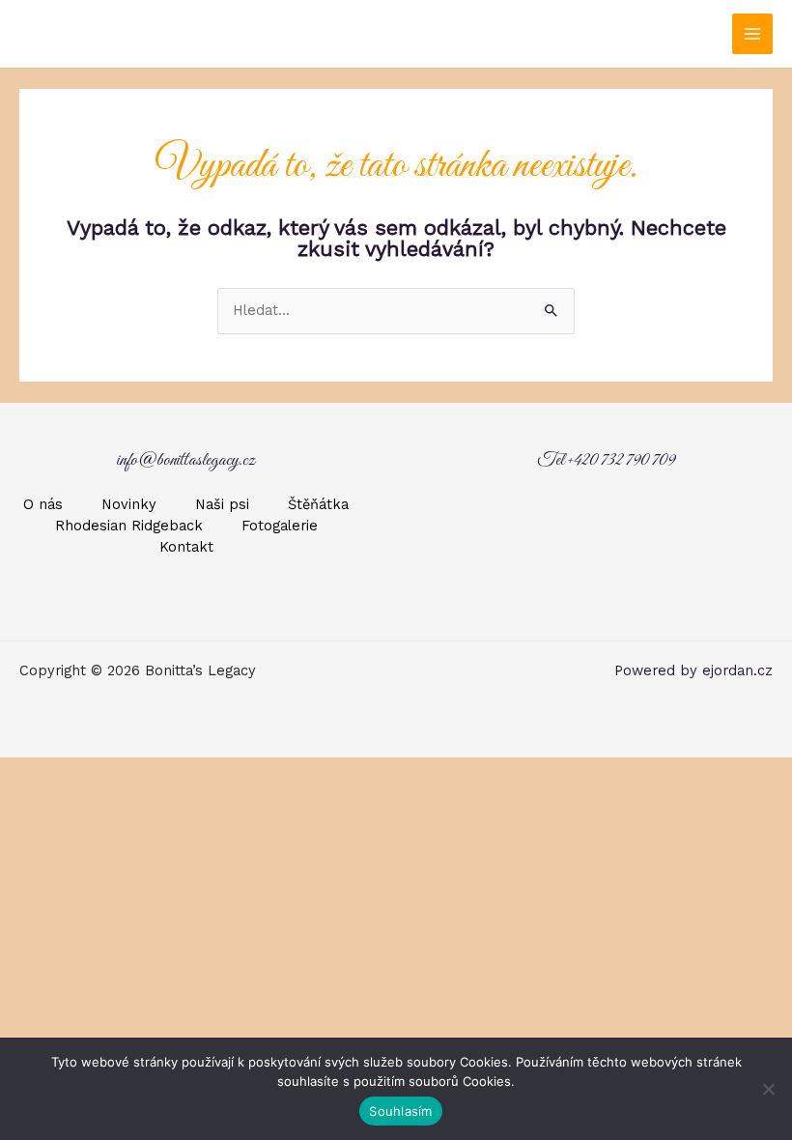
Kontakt (186, 547)
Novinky (128, 504)
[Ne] (768, 1088)
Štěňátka (318, 504)
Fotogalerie (279, 525)
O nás (43, 504)
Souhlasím (400, 1111)
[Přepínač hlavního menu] (752, 34)
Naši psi (222, 504)
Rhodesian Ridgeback (129, 525)
